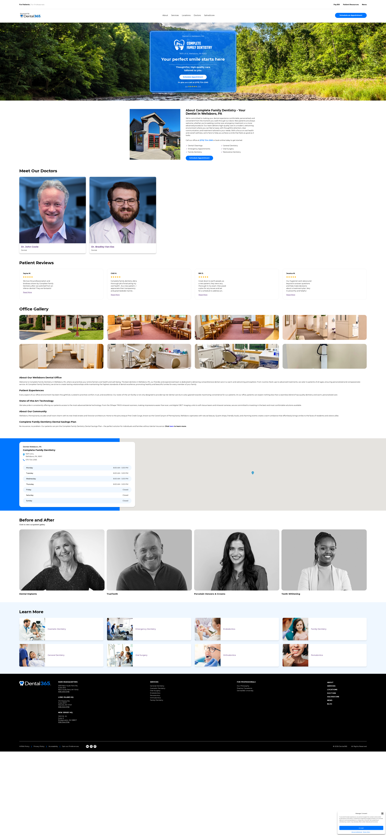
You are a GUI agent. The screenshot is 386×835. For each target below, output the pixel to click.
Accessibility (53, 746)
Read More (27, 292)
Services (175, 15)
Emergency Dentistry (146, 629)
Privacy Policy (366, 832)
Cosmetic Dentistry (57, 629)
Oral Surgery (141, 655)
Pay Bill (337, 5)
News (364, 5)
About (165, 15)
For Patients (24, 5)
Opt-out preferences (357, 832)
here (172, 426)
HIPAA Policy (24, 746)
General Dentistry (56, 655)
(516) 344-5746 (63, 692)
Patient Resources (351, 5)
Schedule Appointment (193, 77)
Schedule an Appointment (351, 15)
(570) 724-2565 (201, 82)
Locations (186, 15)
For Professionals (37, 5)
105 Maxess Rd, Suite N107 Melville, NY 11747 (65, 703)
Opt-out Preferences (70, 746)
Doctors (197, 15)
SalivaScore (209, 15)
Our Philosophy (243, 686)
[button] (382, 813)
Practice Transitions (244, 688)
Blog (329, 704)
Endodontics (229, 629)
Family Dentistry (318, 629)
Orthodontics (229, 655)
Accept (361, 828)
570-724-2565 (31, 460)
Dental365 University (245, 691)
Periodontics (317, 655)
